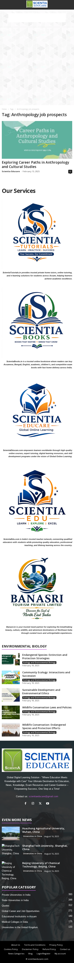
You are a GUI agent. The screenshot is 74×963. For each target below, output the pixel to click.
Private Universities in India (16, 894)
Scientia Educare (11, 171)
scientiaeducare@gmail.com (43, 796)
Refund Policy (49, 949)
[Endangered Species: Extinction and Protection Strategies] (11, 660)
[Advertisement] (37, 66)
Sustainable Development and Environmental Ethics (41, 691)
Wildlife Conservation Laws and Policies (46, 707)
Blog (30, 953)
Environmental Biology (24, 646)
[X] (41, 803)
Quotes (5, 905)
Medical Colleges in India (15, 922)
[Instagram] (33, 803)
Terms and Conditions (34, 944)
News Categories (16, 953)
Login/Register (43, 953)
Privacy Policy (56, 944)
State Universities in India (15, 900)
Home (4, 109)
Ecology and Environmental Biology (39, 662)
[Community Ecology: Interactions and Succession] (11, 677)
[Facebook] (26, 803)
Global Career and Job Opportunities (21, 911)
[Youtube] (48, 803)
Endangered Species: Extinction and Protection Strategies (44, 656)
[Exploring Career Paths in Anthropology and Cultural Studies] (37, 140)
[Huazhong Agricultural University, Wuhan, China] (11, 833)
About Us (15, 944)
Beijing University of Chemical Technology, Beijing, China (41, 864)
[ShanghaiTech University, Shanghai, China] (11, 851)
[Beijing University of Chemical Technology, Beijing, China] (11, 870)
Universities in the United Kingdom (20, 927)
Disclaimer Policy (30, 949)
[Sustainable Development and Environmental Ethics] (11, 695)
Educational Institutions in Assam (19, 916)
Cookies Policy (11, 949)
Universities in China (32, 836)
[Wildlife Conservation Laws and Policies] (11, 712)
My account (60, 953)
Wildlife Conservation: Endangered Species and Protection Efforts (44, 726)
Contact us (65, 949)
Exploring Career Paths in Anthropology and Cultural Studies (35, 164)
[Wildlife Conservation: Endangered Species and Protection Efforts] (11, 730)
